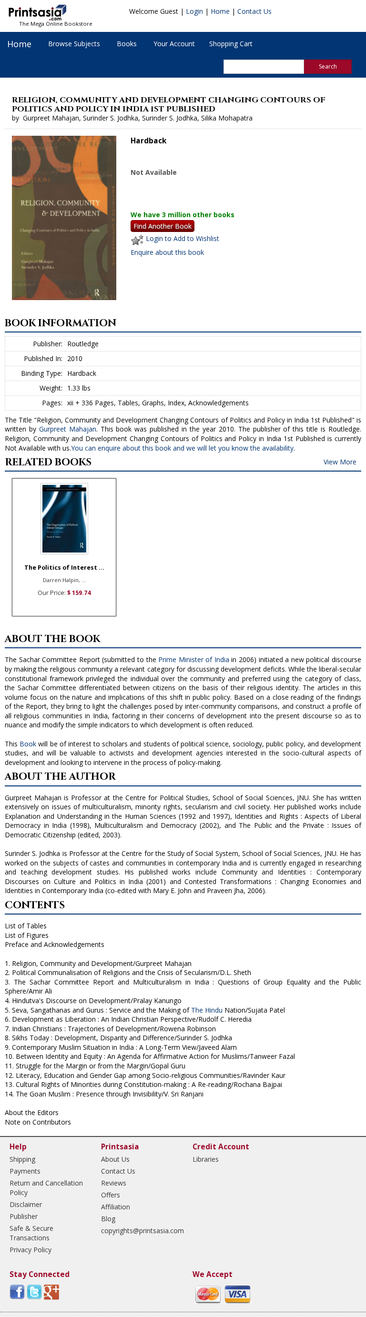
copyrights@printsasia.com (138, 1230)
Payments (25, 1171)
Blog (108, 1218)
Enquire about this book (167, 252)
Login (194, 11)
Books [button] (127, 43)
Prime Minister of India (193, 659)
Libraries (206, 1159)
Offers (110, 1194)
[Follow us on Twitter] (34, 1291)
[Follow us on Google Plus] (51, 1291)
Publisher (24, 1216)
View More (340, 461)
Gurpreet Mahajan (67, 428)
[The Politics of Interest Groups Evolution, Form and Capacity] (64, 518)
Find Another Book (162, 226)
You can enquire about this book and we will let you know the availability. (183, 447)
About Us (115, 1159)
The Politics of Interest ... (64, 567)
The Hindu (207, 1010)
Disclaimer (26, 1204)
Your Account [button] (174, 43)
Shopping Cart (231, 43)
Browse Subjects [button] (74, 43)
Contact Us (254, 11)
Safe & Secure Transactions (31, 1233)
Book (28, 743)
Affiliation (115, 1206)
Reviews (113, 1182)
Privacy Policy (30, 1249)
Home (220, 11)
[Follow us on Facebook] (17, 1291)
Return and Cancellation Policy (46, 1187)
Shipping (22, 1159)
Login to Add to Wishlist (182, 238)
